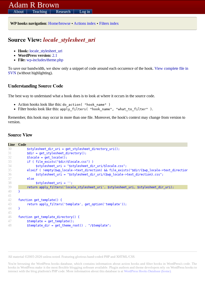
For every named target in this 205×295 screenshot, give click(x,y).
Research (64, 12)
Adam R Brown (33, 4)
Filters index (109, 23)
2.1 (54, 55)
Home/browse (59, 23)
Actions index (85, 23)
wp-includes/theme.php (44, 60)
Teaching (40, 12)
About (19, 12)
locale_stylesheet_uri (46, 51)
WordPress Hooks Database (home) (147, 271)
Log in (85, 12)
